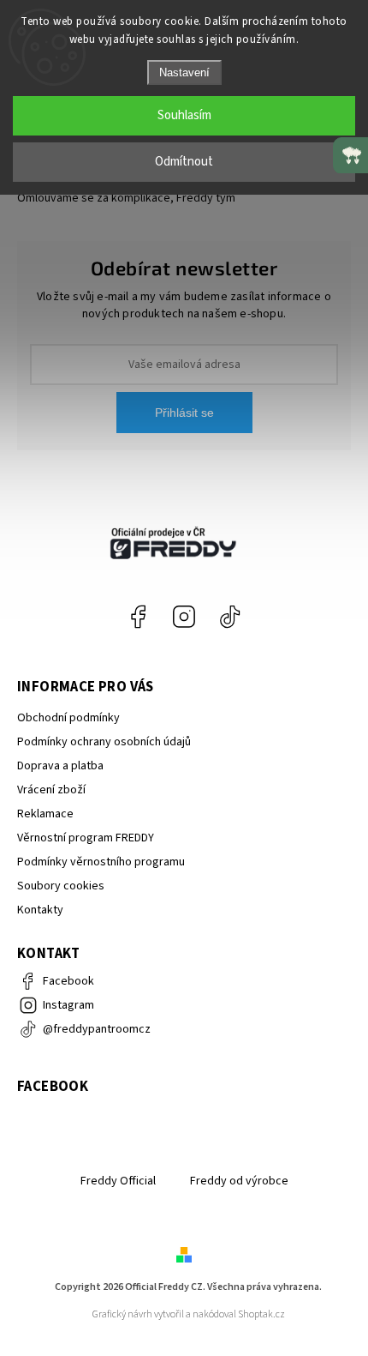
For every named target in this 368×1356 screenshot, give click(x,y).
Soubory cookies (60, 886)
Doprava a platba (60, 765)
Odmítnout (184, 162)
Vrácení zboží (51, 790)
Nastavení (184, 72)
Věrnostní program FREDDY (85, 838)
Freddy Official (118, 1181)
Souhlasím (184, 115)
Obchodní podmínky (68, 717)
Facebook (138, 617)
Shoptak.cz (261, 1314)
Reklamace (45, 814)
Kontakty (40, 910)
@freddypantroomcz (230, 617)
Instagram (184, 617)
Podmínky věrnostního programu (101, 862)
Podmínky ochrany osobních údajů (104, 741)
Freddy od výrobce (239, 1181)
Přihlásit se (184, 412)
